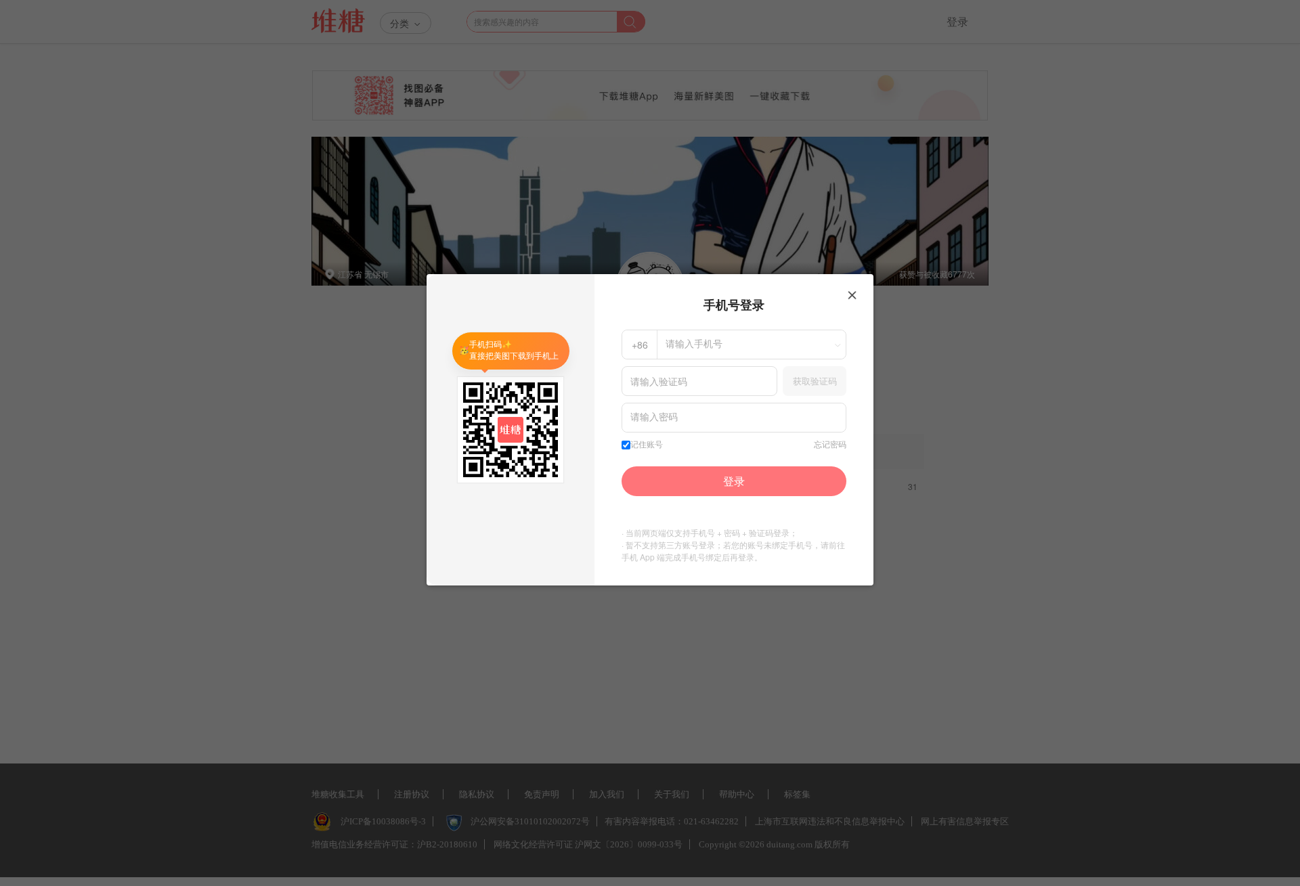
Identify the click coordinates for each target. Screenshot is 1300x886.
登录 (734, 481)
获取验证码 (815, 380)
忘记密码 (830, 444)
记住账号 (646, 444)
